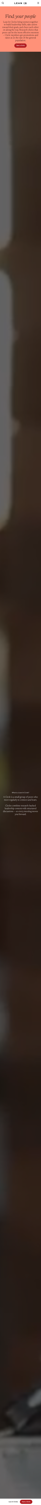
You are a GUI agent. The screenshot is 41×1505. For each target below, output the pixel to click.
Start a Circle (20, 45)
